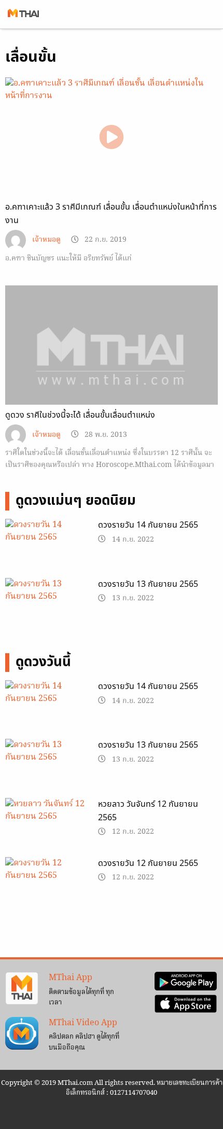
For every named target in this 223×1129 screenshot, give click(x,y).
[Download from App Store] (186, 1004)
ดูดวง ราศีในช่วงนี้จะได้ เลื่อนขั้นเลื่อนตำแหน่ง (80, 415)
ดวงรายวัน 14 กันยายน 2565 (148, 525)
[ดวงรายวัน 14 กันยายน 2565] (46, 548)
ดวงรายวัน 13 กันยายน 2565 (148, 584)
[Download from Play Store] (186, 981)
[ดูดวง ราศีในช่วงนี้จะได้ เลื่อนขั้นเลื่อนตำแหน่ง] (111, 365)
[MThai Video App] (21, 1033)
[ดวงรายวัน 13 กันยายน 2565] (46, 607)
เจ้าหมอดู (46, 240)
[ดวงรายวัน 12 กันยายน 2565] (46, 886)
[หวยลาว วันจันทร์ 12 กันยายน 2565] (46, 827)
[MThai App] (21, 988)
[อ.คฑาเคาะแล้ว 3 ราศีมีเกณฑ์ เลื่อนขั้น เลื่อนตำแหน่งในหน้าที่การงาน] (111, 137)
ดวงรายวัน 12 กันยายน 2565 (148, 863)
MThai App (70, 978)
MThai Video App (83, 1023)
